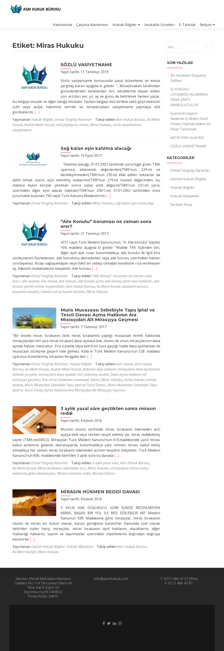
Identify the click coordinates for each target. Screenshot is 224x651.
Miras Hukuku (100, 124)
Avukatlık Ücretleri (159, 24)
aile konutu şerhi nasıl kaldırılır (128, 281)
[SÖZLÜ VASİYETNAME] (34, 77)
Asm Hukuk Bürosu (130, 119)
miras (83, 124)
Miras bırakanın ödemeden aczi (62, 468)
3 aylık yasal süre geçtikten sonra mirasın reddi (108, 411)
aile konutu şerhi (90, 281)
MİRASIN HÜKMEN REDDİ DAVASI (100, 491)
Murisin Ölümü (103, 473)
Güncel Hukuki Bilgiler (48, 546)
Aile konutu (67, 281)
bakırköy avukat (96, 374)
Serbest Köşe (181, 204)
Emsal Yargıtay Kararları (73, 119)
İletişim (206, 24)
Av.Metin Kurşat (108, 286)
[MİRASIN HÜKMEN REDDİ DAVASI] (34, 502)
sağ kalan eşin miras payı (134, 203)
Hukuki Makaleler (79, 546)
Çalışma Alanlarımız (92, 24)
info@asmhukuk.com (111, 578)
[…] (37, 112)
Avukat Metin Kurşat (39, 124)
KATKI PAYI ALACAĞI (187, 137)
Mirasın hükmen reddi (73, 473)
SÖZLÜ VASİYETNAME (86, 64)
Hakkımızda (62, 24)
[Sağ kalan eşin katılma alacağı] (34, 159)
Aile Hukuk (49, 281)
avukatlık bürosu (134, 286)
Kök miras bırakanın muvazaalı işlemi (70, 379)
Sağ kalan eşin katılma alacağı (96, 148)
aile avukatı (30, 281)
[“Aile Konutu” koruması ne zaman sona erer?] (34, 234)
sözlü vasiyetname (127, 124)
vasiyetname (22, 130)
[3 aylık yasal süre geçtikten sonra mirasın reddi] (34, 419)
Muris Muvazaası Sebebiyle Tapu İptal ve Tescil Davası (65, 385)
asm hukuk (124, 364)
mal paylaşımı (67, 124)
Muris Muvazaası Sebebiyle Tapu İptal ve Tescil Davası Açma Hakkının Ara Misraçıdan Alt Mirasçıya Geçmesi (108, 314)
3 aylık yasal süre (105, 463)
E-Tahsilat (187, 24)
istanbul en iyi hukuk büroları (63, 291)
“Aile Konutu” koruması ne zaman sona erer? (106, 224)
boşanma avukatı (25, 291)
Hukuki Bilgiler (124, 24)
